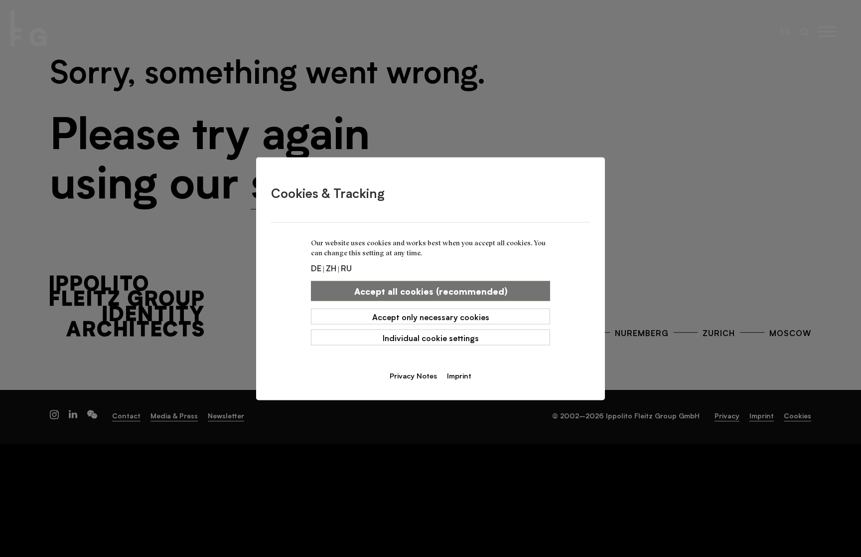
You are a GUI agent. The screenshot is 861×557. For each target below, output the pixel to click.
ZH (331, 267)
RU (346, 267)
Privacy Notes (413, 375)
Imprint (459, 375)
